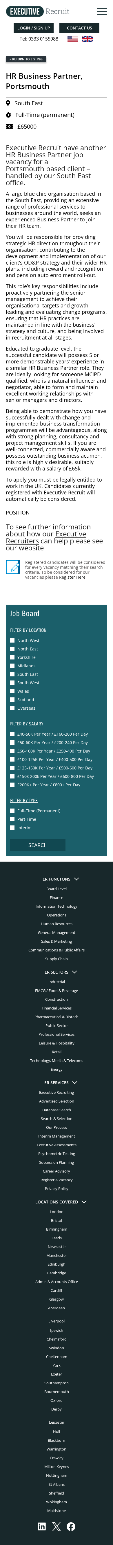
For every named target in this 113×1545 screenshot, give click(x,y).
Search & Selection (56, 1118)
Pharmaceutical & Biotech (56, 1016)
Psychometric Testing (56, 1153)
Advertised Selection (56, 1101)
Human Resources (56, 923)
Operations (56, 915)
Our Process (56, 1127)
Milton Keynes (56, 1466)
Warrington (56, 1449)
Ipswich (56, 1330)
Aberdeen (56, 1307)
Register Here (72, 577)
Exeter (56, 1374)
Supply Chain (56, 958)
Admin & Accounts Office (56, 1281)
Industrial (56, 981)
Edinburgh (56, 1264)
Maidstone (56, 1510)
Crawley (56, 1457)
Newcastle (56, 1246)
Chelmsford (57, 1339)
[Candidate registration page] (13, 567)
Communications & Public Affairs (56, 950)
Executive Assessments (56, 1144)
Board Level (56, 888)
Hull (56, 1431)
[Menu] (101, 11)
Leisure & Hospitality (56, 1043)
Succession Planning (56, 1162)
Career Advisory (56, 1171)
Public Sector (56, 1025)
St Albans (57, 1484)
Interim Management (56, 1136)
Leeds (57, 1237)
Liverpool (56, 1321)
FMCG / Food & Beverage (56, 990)
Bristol (56, 1220)
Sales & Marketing (56, 941)
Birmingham (56, 1229)
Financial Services (57, 1008)
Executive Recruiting (56, 1092)
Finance (56, 897)
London (56, 1211)
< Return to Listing (26, 59)
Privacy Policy (56, 1188)
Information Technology (56, 906)
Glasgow (56, 1299)
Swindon (56, 1347)
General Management (56, 932)
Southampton (56, 1382)
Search (38, 844)
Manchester (56, 1255)
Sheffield (56, 1493)
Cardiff (56, 1290)
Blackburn (56, 1440)
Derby (56, 1409)
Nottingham (56, 1475)
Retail (56, 1051)
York (57, 1365)
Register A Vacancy (57, 1179)
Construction (56, 999)
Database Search (56, 1109)
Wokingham (56, 1501)
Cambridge (56, 1272)
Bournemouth (56, 1391)
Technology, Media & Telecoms (56, 1060)
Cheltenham (56, 1356)
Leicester (56, 1422)
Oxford (56, 1400)
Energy (57, 1069)
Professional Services (56, 1034)
